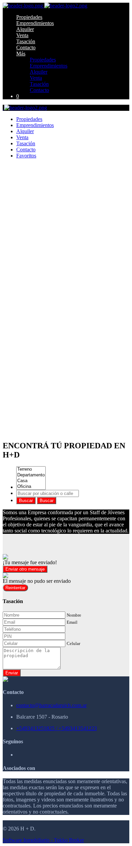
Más (20, 53)
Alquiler (25, 29)
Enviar (11, 672)
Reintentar (15, 587)
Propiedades (29, 17)
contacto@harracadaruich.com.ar (51, 705)
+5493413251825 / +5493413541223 (56, 728)
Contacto (26, 47)
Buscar (26, 500)
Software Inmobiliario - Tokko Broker (43, 840)
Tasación (25, 41)
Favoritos (26, 155)
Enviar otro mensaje (25, 569)
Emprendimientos (35, 23)
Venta (22, 35)
